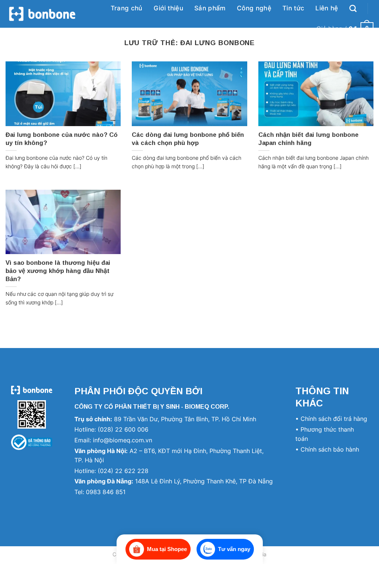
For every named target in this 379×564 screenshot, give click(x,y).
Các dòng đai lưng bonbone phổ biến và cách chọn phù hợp (188, 138)
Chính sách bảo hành (330, 449)
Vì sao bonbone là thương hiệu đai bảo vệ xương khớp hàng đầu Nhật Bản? (58, 270)
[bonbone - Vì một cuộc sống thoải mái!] (42, 14)
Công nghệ (254, 8)
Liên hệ (326, 8)
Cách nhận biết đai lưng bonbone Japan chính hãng (308, 138)
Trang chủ (126, 8)
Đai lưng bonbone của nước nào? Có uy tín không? (62, 138)
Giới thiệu (168, 8)
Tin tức (293, 8)
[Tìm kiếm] (352, 8)
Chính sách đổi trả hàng (334, 418)
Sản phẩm (210, 8)
